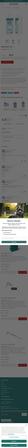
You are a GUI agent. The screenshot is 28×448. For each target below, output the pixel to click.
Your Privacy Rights (14, 437)
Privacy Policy (11, 434)
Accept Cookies (14, 445)
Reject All (14, 441)
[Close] (26, 425)
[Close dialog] (26, 204)
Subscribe (14, 241)
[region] (14, 435)
